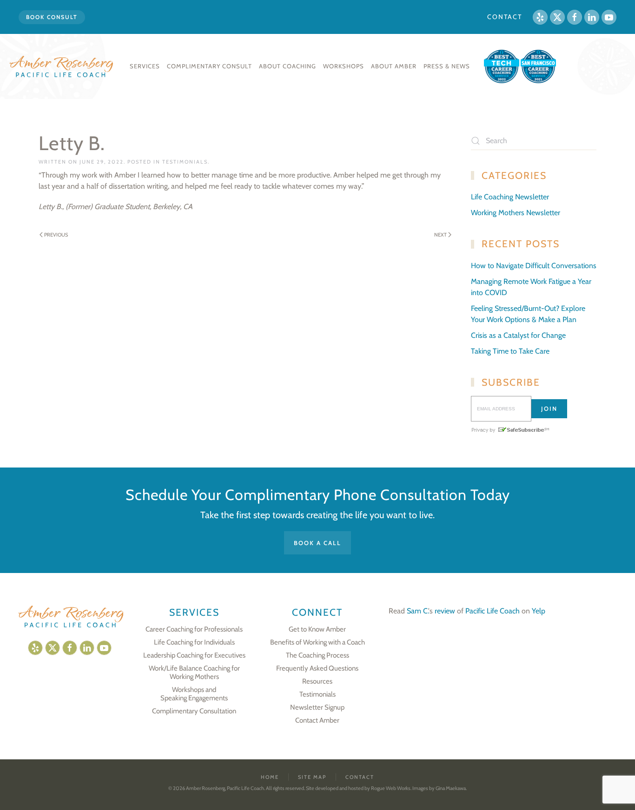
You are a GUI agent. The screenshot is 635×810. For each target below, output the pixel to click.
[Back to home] (62, 66)
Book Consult (52, 16)
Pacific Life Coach (492, 610)
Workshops (343, 66)
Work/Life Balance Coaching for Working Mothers (194, 672)
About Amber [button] (394, 66)
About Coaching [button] (287, 66)
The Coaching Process (317, 655)
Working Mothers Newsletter (515, 212)
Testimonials (185, 161)
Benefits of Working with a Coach (317, 642)
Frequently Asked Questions (317, 668)
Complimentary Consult (209, 66)
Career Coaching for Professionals (194, 629)
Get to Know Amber (317, 629)
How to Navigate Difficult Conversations (533, 265)
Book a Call (317, 543)
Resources (317, 681)
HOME (270, 777)
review (445, 610)
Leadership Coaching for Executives (194, 655)
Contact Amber (317, 720)
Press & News (446, 66)
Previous (56, 234)
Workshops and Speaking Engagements (194, 693)
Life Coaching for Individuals (194, 642)
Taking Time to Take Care (510, 351)
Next (440, 234)
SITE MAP (312, 777)
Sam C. (417, 610)
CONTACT (504, 17)
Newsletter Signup (317, 707)
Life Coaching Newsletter (510, 196)
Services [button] (145, 66)
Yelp (538, 610)
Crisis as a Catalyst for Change (518, 335)
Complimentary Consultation (194, 711)
